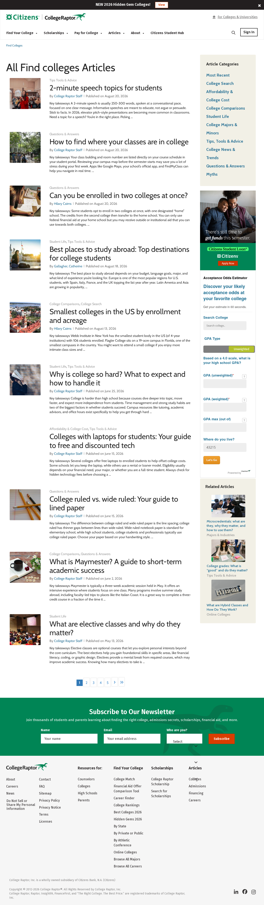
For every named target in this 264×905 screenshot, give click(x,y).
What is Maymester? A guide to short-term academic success (116, 566)
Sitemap (45, 793)
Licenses (45, 821)
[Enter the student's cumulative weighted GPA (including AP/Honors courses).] (244, 400)
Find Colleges (14, 45)
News (10, 793)
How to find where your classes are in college (119, 141)
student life (58, 242)
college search (91, 304)
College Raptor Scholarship (162, 781)
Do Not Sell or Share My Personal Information (20, 805)
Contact (45, 779)
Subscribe (222, 739)
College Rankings (127, 805)
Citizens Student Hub (167, 33)
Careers (12, 786)
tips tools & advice (63, 80)
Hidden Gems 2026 (128, 819)
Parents (84, 800)
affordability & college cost (69, 429)
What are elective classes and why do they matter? (115, 628)
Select (177, 741)
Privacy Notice (50, 807)
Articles (114, 33)
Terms (43, 814)
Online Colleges (125, 852)
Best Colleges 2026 (128, 812)
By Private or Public (128, 833)
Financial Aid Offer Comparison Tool (127, 788)
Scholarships (54, 33)
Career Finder (124, 798)
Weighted (216, 355)
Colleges (84, 786)
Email (108, 730)
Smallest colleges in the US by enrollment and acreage (115, 316)
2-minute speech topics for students (106, 87)
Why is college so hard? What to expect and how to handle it (117, 378)
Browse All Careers (128, 866)
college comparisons (64, 304)
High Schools (87, 793)
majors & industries (221, 535)
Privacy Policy (49, 800)
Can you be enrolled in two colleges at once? (119, 195)
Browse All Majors (127, 859)
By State (120, 826)
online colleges (218, 614)
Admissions (197, 786)
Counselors (86, 779)
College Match (124, 779)
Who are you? (177, 730)
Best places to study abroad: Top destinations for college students (119, 253)
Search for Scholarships (161, 793)
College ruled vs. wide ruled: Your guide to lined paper (114, 503)
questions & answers (64, 134)
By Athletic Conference (122, 842)
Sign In (249, 32)
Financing (196, 793)
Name (45, 730)
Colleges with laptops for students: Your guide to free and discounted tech (120, 441)
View (161, 5)
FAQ (42, 786)
